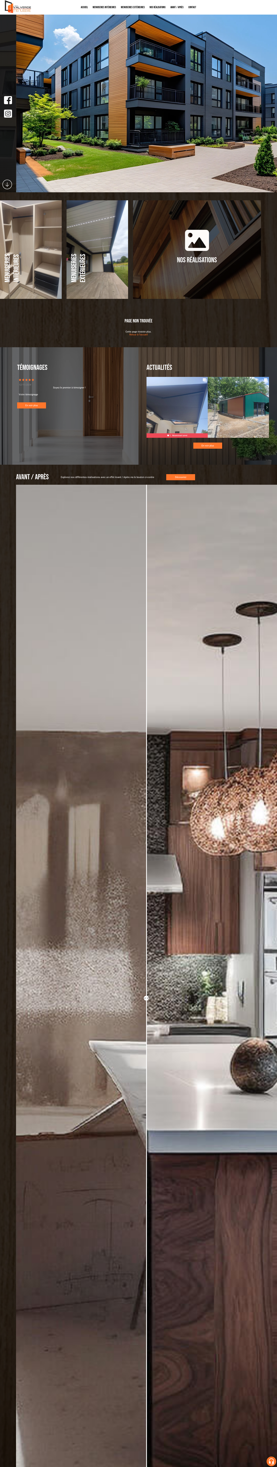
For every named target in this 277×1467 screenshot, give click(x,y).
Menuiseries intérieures (104, 7)
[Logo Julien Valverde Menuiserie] (17, 13)
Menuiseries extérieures (133, 7)
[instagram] (8, 114)
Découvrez (180, 477)
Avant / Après (177, 7)
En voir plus (31, 405)
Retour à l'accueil (138, 334)
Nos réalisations (158, 7)
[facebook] (8, 100)
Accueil (84, 7)
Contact (192, 7)
